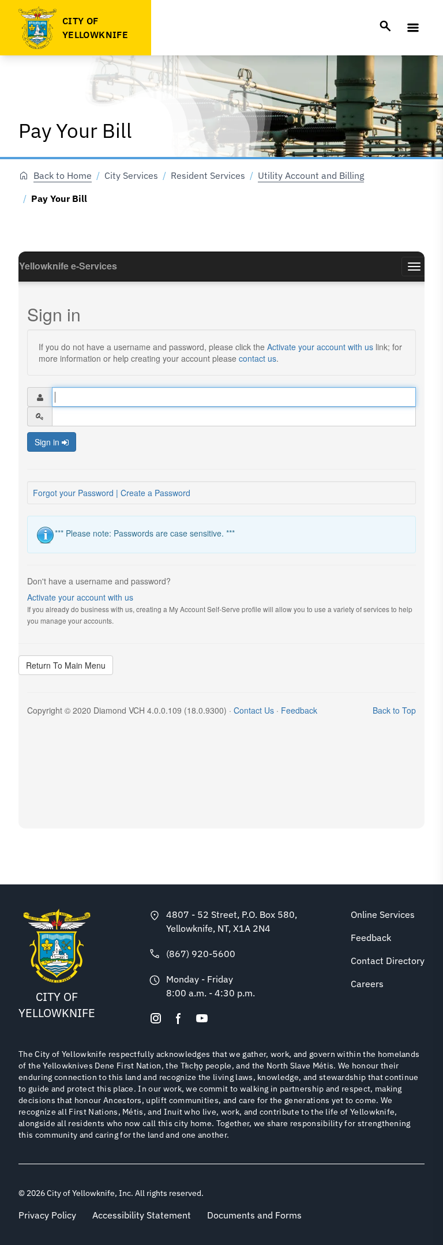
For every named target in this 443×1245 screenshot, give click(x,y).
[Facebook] (179, 1018)
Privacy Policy (47, 1215)
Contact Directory (388, 960)
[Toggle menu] (413, 27)
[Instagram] (156, 1018)
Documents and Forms (254, 1215)
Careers (367, 983)
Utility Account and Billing (311, 175)
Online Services (383, 914)
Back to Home (62, 175)
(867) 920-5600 (200, 953)
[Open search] (385, 26)
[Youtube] (202, 1018)
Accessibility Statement (141, 1215)
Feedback (371, 937)
